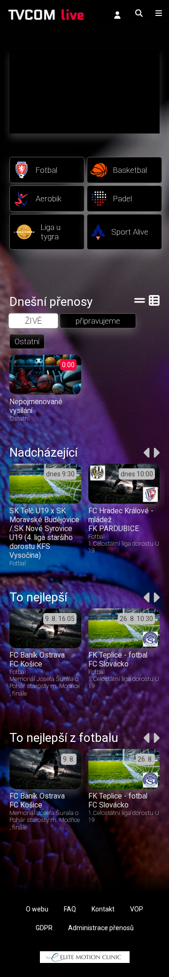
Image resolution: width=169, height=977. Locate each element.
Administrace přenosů (101, 928)
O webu (37, 909)
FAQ (70, 909)
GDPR (44, 928)
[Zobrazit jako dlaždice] (154, 300)
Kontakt (103, 909)
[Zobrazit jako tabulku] (139, 300)
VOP (136, 909)
